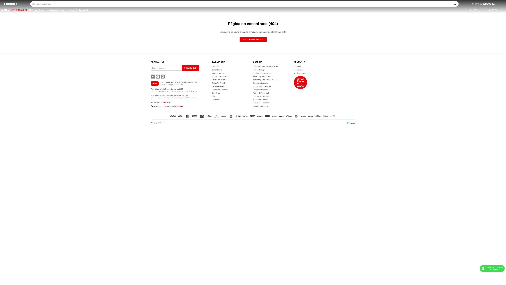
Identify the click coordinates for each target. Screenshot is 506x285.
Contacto (215, 67)
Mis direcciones (300, 73)
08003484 (166, 102)
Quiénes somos (218, 73)
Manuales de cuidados (261, 103)
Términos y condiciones (262, 76)
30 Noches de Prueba (261, 106)
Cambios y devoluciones (262, 73)
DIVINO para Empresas (37, 10)
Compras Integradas (260, 83)
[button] (455, 4)
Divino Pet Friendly (218, 83)
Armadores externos (260, 100)
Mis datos (297, 67)
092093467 (179, 106)
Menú (6, 10)
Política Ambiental (218, 80)
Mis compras (298, 70)
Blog (213, 96)
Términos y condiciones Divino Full (265, 80)
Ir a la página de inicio (253, 40)
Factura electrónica (219, 86)
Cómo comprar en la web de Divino (265, 67)
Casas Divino (217, 70)
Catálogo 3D (84, 10)
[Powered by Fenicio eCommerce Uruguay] (351, 123)
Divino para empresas (220, 90)
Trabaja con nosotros (220, 76)
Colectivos (64, 10)
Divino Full (73, 10)
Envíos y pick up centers (262, 96)
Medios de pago (259, 70)
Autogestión (53, 10)
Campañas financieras (261, 90)
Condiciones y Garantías (262, 86)
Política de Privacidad (261, 93)
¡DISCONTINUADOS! (19, 10)
